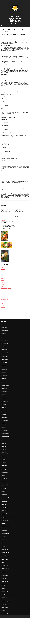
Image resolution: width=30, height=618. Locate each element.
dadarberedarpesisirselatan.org (4, 559)
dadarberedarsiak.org (3, 587)
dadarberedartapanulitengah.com (5, 385)
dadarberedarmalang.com (4, 337)
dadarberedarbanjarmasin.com (4, 353)
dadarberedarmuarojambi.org (4, 597)
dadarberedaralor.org (3, 523)
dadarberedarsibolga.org (4, 546)
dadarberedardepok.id (3, 456)
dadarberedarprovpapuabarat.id (4, 430)
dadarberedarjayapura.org (4, 378)
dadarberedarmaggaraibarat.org (5, 533)
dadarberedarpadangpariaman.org (5, 555)
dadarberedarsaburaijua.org (4, 540)
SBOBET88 (14, 314)
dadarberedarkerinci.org (3, 594)
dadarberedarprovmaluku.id (4, 423)
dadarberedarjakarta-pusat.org (4, 472)
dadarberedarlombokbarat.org (4, 507)
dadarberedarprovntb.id (3, 426)
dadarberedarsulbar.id (3, 439)
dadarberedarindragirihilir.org (4, 575)
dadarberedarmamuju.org (4, 369)
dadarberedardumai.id (3, 468)
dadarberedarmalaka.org (4, 530)
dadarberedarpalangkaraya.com (4, 359)
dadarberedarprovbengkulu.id (4, 401)
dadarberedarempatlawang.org (4, 607)
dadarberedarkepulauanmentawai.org (5, 552)
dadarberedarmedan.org (4, 501)
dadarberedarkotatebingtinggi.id (4, 452)
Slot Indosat (2, 276)
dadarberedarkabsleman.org (4, 485)
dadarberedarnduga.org (3, 475)
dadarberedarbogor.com (4, 336)
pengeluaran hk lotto (3, 290)
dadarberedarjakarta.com (4, 324)
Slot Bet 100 (2, 284)
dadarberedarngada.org (3, 536)
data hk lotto (2, 303)
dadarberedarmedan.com (4, 339)
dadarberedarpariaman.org (4, 569)
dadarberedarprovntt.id (3, 427)
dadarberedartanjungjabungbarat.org (5, 600)
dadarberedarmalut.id (3, 424)
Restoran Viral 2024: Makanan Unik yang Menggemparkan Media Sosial (7, 210)
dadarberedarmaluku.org (4, 391)
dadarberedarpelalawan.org (4, 582)
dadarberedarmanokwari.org (4, 379)
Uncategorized (5, 198)
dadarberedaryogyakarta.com (4, 330)
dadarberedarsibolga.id (3, 459)
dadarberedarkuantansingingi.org (5, 581)
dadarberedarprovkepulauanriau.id (5, 420)
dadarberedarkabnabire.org (4, 469)
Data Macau (2, 271)
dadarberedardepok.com (4, 333)
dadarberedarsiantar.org (4, 542)
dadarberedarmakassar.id (4, 466)
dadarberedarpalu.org (3, 365)
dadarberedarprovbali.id (3, 398)
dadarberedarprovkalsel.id (4, 414)
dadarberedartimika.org (3, 381)
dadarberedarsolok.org (3, 562)
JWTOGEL (2, 267)
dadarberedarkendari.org (4, 366)
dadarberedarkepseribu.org (4, 478)
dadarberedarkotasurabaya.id (4, 453)
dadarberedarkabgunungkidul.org (5, 482)
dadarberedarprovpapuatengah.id (5, 436)
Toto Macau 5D (3, 269)
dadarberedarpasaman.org (4, 556)
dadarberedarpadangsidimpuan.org (5, 543)
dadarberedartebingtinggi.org (4, 549)
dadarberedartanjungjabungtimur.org (5, 601)
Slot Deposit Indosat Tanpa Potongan (6, 288)
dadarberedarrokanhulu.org (4, 585)
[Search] (28, 26)
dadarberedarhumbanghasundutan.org (5, 511)
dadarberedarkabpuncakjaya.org (5, 497)
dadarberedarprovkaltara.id (4, 417)
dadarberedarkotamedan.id (4, 449)
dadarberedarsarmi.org (3, 498)
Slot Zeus (2, 286)
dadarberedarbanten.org (4, 388)
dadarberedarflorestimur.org (4, 510)
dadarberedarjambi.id (3, 407)
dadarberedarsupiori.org (4, 504)
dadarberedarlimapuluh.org (4, 553)
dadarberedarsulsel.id (3, 446)
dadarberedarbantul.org (3, 481)
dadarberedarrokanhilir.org (4, 584)
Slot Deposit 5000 (3, 297)
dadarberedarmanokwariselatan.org (5, 526)
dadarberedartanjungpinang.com (5, 350)
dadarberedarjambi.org (3, 604)
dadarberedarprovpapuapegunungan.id (5, 433)
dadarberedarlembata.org (4, 529)
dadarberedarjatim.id (3, 411)
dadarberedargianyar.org (4, 494)
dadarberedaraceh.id (3, 397)
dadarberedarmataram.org (4, 372)
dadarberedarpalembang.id (4, 462)
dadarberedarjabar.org (3, 394)
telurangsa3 (9, 31)
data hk (2, 309)
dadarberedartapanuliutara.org (4, 382)
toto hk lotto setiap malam (4, 299)
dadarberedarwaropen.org (4, 514)
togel (1, 301)
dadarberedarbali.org (3, 488)
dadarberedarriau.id (3, 437)
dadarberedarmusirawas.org (4, 613)
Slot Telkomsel (3, 282)
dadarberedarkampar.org (4, 578)
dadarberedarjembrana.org (4, 495)
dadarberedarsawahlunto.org (4, 572)
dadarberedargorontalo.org (4, 368)
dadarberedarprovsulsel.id (4, 440)
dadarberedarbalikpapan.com (4, 356)
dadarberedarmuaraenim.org (4, 610)
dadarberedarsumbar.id (3, 443)
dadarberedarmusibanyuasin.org (5, 611)
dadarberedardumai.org (3, 588)
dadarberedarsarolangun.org (4, 598)
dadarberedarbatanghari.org (4, 591)
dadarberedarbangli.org (3, 491)
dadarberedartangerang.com (4, 334)
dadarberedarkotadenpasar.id (4, 455)
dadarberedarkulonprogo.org (4, 484)
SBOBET (2, 278)
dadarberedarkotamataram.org (4, 520)
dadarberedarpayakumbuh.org (4, 571)
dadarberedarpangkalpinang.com (5, 352)
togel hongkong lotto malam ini (5, 295)
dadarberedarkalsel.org (3, 395)
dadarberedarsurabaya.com (4, 327)
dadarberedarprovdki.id (3, 404)
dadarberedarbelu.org (3, 524)
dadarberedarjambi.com (3, 346)
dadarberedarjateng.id (3, 410)
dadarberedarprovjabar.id (4, 408)
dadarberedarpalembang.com (4, 340)
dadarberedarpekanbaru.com (4, 343)
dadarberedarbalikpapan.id (4, 465)
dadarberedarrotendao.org (4, 539)
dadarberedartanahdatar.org (4, 565)
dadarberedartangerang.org (4, 527)
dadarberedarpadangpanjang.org (5, 568)
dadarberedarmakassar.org (4, 362)
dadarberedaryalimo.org (3, 517)
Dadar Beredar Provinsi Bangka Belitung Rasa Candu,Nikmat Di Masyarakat (15, 20)
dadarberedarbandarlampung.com (5, 349)
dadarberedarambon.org (4, 375)
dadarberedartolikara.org (4, 513)
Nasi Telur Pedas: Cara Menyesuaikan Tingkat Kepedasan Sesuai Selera (21, 210)
